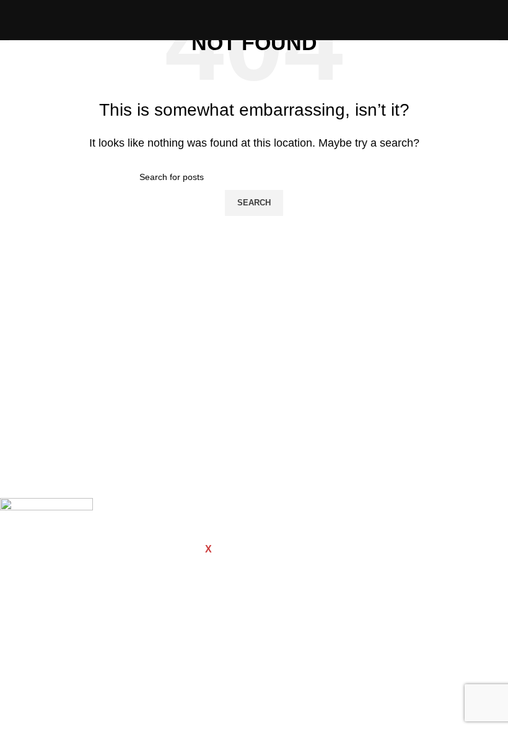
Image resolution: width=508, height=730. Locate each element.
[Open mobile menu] (494, 19)
